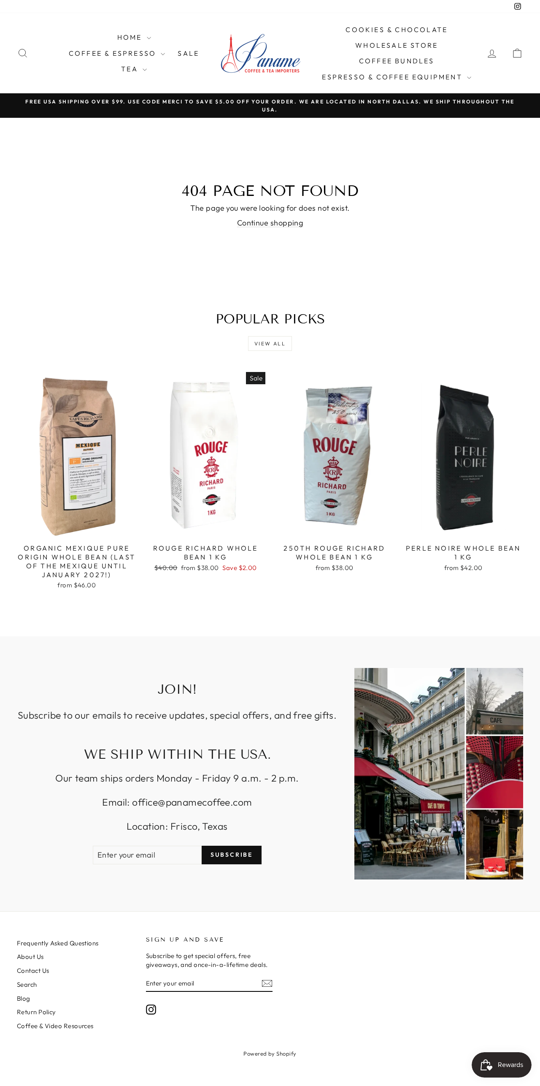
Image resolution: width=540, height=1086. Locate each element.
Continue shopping (270, 223)
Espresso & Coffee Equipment (393, 77)
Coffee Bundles (397, 61)
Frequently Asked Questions (58, 943)
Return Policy (36, 1012)
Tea (130, 69)
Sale (188, 53)
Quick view (76, 531)
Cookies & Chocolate (397, 29)
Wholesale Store (396, 45)
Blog (23, 998)
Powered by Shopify (269, 1053)
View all (270, 343)
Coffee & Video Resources (55, 1026)
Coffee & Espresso (114, 53)
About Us (30, 957)
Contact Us (33, 971)
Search (27, 984)
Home (131, 37)
